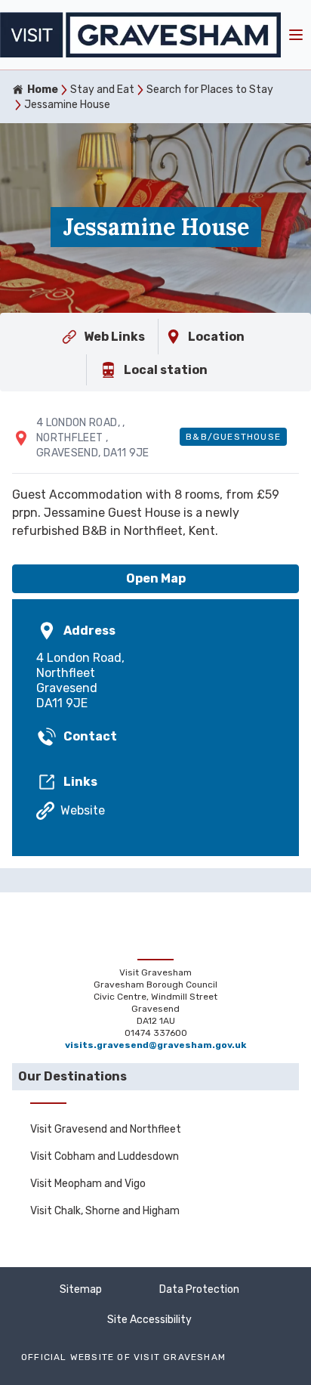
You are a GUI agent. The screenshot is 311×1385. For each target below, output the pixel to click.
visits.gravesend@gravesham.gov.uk (155, 1045)
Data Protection (199, 1289)
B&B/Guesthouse (233, 436)
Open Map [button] (156, 578)
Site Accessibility (149, 1319)
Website (82, 810)
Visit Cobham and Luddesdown (104, 1156)
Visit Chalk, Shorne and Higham (105, 1210)
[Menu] (296, 34)
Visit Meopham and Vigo (88, 1183)
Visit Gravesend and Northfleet (105, 1129)
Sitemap (81, 1289)
